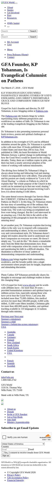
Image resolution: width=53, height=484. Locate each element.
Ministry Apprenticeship (18, 422)
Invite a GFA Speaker (17, 414)
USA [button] (3, 327)
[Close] (2, 34)
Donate (10, 411)
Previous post (7, 316)
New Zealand (13, 342)
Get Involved (13, 12)
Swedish (11, 366)
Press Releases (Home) (17, 54)
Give (9, 44)
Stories (10, 10)
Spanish (10, 363)
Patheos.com (42, 111)
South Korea (13, 348)
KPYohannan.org (9, 137)
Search (33, 31)
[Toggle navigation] (16, 3)
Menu (10, 49)
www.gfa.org (29, 285)
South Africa (13, 345)
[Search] (8, 26)
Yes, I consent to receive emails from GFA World (27, 452)
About (10, 7)
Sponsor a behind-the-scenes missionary (19, 324)
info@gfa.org (7, 377)
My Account (13, 42)
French (10, 360)
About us (11, 409)
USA (9, 353)
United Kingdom (15, 350)
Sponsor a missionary (11, 319)
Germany (11, 337)
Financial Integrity (15, 480)
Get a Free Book (15, 417)
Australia (11, 332)
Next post (18, 316)
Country (5, 446)
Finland (10, 340)
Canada (10, 334)
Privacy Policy (14, 475)
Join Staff (11, 419)
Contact (10, 57)
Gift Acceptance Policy (18, 477)
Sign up (5, 455)
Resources (12, 18)
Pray (9, 15)
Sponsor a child (8, 321)
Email (31, 449)
